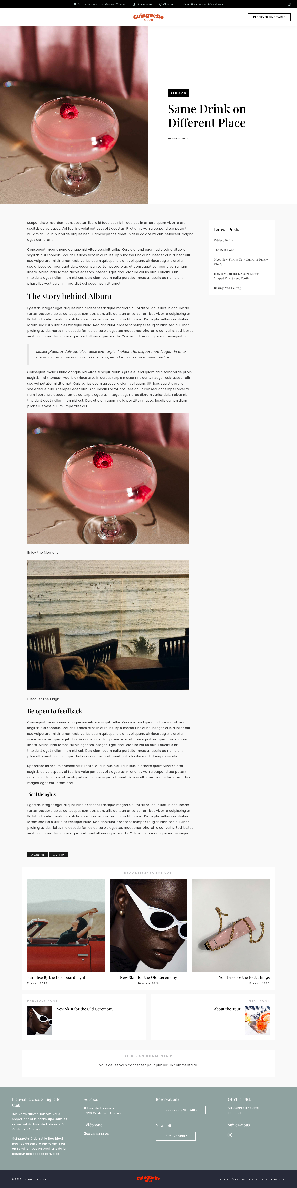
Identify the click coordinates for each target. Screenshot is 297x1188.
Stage (60, 855)
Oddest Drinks (224, 240)
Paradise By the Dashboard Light (56, 977)
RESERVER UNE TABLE (181, 1110)
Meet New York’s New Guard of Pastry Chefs (241, 261)
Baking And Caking (227, 288)
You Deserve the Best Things (244, 977)
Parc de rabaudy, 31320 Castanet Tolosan (101, 4)
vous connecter (132, 1065)
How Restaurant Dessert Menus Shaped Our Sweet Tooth (237, 276)
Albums (178, 93)
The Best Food (224, 250)
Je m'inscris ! (175, 1136)
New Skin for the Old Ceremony (148, 977)
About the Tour (227, 1008)
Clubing (38, 855)
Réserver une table (269, 17)
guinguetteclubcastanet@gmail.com (202, 4)
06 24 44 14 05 (144, 4)
